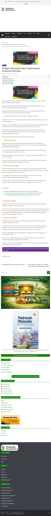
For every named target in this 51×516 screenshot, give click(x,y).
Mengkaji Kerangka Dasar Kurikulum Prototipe (13, 264)
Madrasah (4, 65)
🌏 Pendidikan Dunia (6, 412)
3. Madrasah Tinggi (8, 81)
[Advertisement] (25, 22)
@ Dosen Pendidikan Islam (7, 393)
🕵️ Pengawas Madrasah (6, 391)
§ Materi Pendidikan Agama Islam (8, 495)
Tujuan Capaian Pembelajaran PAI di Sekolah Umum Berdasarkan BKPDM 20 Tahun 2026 (38, 265)
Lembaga (29, 33)
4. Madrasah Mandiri (8, 83)
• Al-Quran (3, 469)
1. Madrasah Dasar (8, 78)
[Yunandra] (2, 35)
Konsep (13, 33)
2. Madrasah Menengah (9, 80)
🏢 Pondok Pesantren (6, 405)
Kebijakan (19, 33)
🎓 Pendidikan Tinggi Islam (7, 409)
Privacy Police (4, 458)
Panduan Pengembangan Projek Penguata (14, 193)
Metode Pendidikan (5, 369)
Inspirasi (3, 433)
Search (48, 272)
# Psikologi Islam (4, 506)
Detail (36, 351)
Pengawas (7, 33)
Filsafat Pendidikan (5, 363)
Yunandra (10, 73)
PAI (34, 33)
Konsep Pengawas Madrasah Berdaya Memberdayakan (25, 376)
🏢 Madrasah (4, 403)
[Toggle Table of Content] (48, 77)
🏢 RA (2, 400)
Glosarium (14, 36)
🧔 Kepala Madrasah (6, 388)
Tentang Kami (4, 456)
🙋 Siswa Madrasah (5, 384)
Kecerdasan (4, 435)
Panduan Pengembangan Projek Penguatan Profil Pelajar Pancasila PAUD (21, 191)
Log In (2, 461)
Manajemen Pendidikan (6, 372)
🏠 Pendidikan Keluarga (6, 407)
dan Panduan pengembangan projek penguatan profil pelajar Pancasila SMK (22, 195)
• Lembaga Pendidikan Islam (7, 500)
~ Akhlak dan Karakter (5, 479)
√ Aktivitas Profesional (6, 487)
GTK (24, 33)
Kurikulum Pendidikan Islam (7, 365)
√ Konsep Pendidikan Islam (6, 490)
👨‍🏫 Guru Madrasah (5, 386)
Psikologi (7, 36)
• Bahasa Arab (4, 474)
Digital (38, 33)
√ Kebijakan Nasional (5, 493)
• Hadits (2, 472)
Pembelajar (3, 431)
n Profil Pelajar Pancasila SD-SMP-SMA (33, 193)
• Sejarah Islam (4, 477)
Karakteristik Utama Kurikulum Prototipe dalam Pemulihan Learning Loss (21, 116)
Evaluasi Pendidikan (5, 367)
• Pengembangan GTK (5, 498)
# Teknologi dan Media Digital (7, 503)
